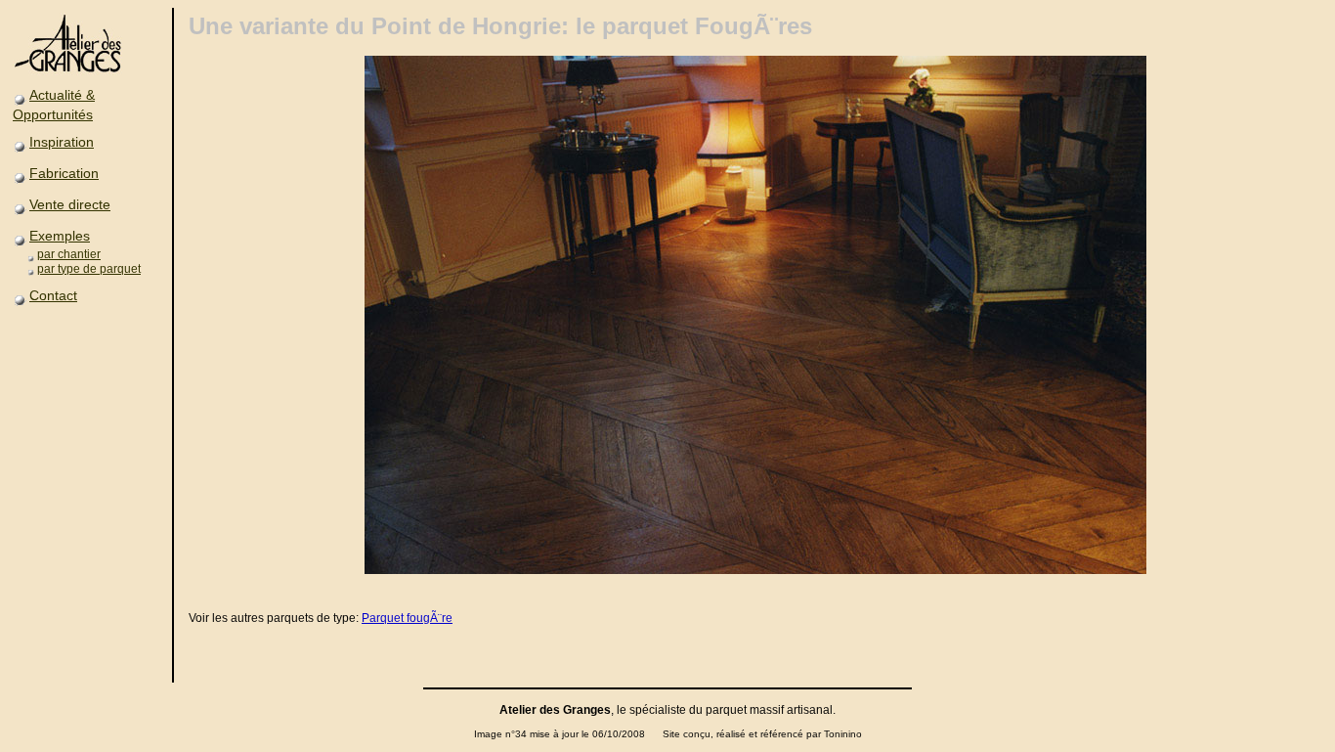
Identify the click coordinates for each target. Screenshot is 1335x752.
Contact (53, 295)
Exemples (59, 235)
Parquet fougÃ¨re (407, 618)
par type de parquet (89, 269)
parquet (726, 710)
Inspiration (61, 142)
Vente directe (69, 204)
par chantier (69, 254)
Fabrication (64, 173)
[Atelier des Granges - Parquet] (71, 71)
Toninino (843, 734)
